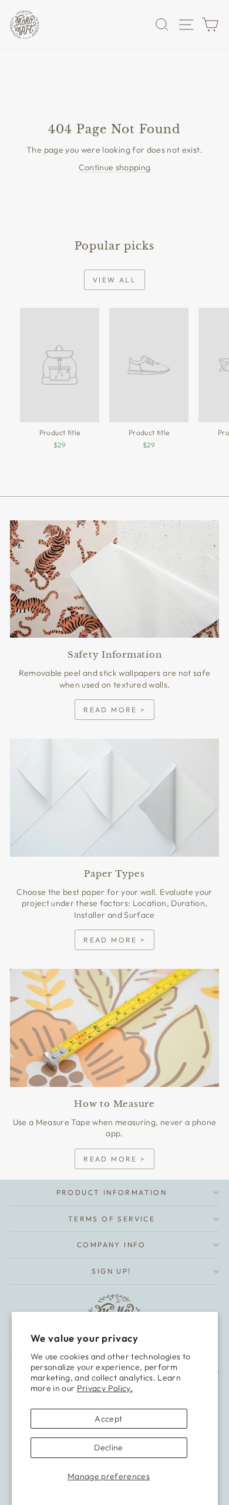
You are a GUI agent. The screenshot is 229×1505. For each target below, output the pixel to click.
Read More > (114, 709)
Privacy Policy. (105, 1388)
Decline (108, 1447)
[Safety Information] (114, 579)
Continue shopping (115, 167)
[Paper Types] (114, 797)
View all (114, 279)
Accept (108, 1418)
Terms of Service (111, 1218)
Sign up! (111, 1271)
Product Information (111, 1192)
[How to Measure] (114, 1027)
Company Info (111, 1244)
